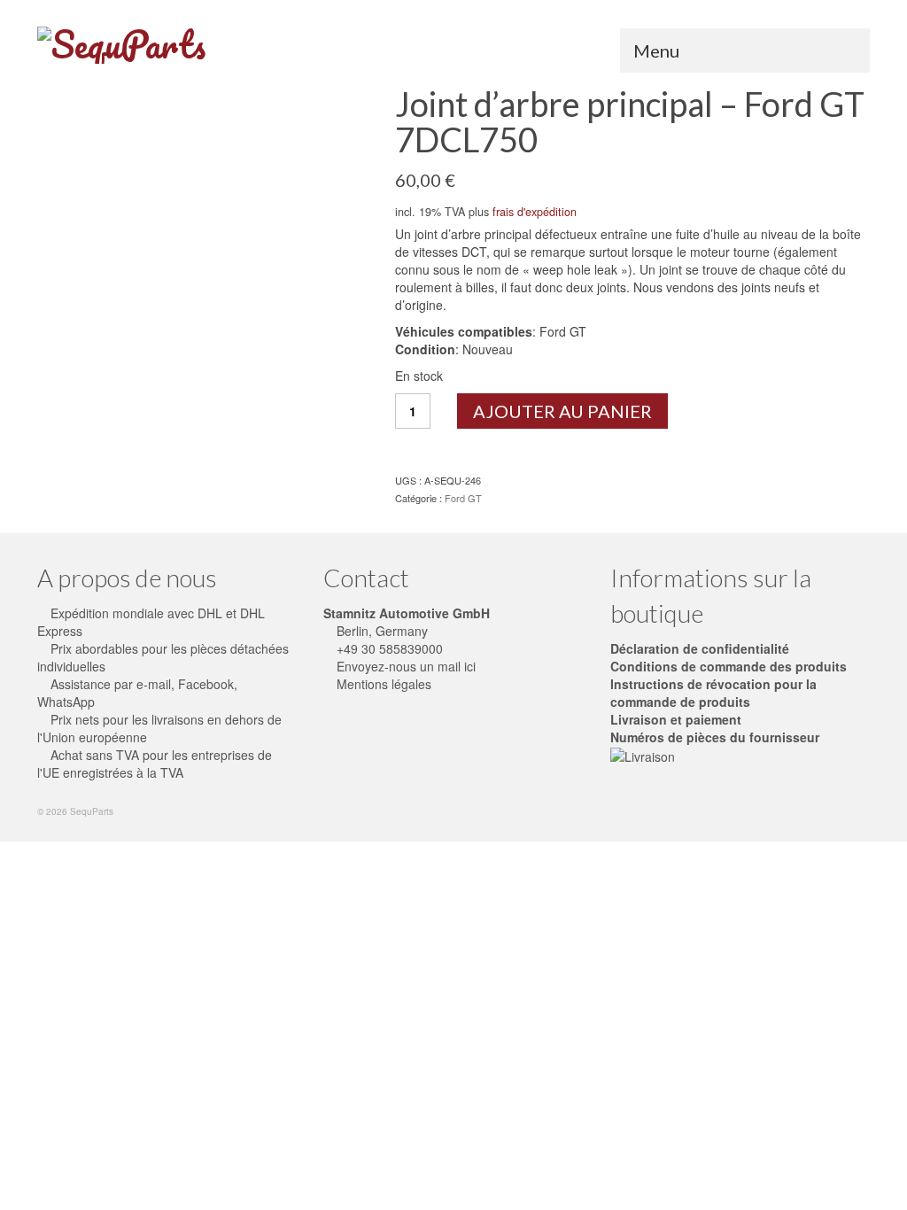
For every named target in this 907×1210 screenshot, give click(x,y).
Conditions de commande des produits (728, 666)
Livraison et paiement (675, 719)
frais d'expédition (534, 212)
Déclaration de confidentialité (699, 648)
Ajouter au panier (562, 411)
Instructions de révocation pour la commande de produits (713, 692)
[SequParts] (167, 45)
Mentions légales (382, 684)
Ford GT (463, 498)
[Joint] (202, 250)
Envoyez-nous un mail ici (404, 666)
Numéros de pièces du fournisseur (714, 737)
